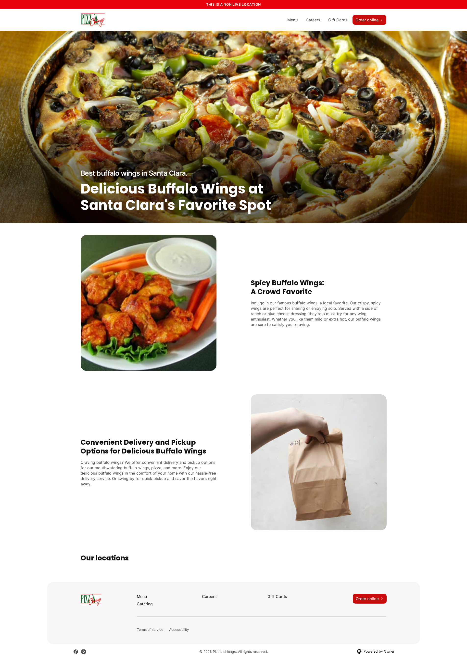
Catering (145, 603)
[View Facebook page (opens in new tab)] (76, 652)
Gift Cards (338, 19)
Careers (313, 19)
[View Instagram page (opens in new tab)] (84, 652)
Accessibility (179, 629)
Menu (292, 19)
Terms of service (150, 629)
